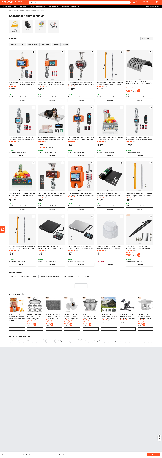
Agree (153, 454)
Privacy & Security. (63, 454)
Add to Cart (22, 100)
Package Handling (40, 10)
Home (10, 10)
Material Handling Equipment (28, 10)
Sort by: (144, 38)
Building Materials (17, 10)
